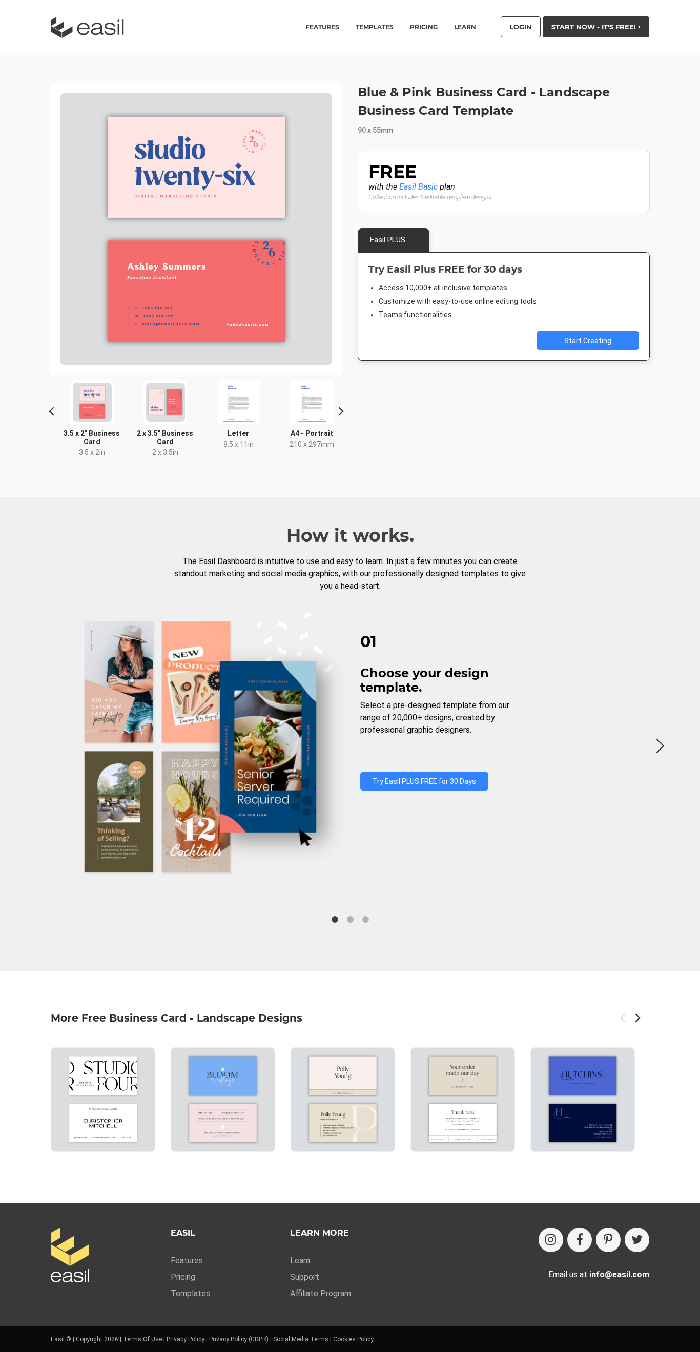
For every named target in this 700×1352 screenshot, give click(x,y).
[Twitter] (637, 1240)
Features (187, 1260)
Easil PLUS (387, 239)
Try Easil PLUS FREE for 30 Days (424, 781)
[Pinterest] (608, 1240)
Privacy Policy (185, 1339)
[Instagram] (551, 1240)
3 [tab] (365, 919)
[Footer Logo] (70, 1256)
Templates (190, 1293)
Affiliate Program (320, 1293)
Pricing (424, 27)
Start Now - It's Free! (594, 27)
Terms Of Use (142, 1339)
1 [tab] (335, 919)
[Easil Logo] (91, 27)
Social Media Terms (300, 1339)
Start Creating (587, 341)
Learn (465, 27)
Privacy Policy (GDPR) (239, 1339)
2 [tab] (350, 919)
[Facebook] (579, 1240)
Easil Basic (418, 187)
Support (304, 1277)
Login (520, 27)
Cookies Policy (353, 1339)
